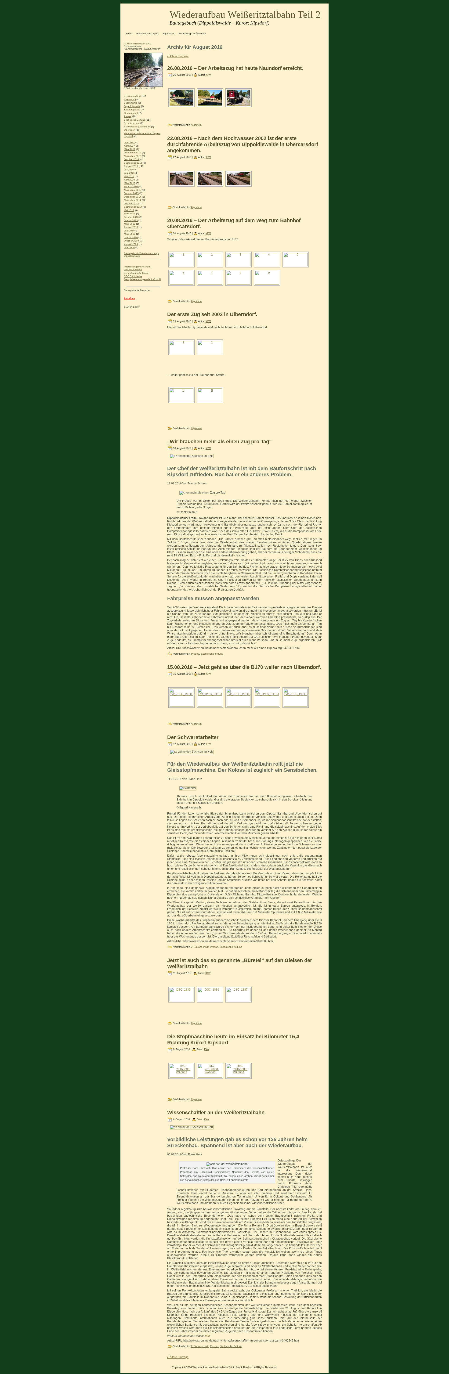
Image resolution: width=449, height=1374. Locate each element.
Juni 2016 (129, 173)
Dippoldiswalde (132, 106)
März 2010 (129, 234)
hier (207, 1336)
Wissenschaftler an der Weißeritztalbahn (215, 1112)
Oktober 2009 (131, 240)
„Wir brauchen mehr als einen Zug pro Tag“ (219, 441)
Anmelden (129, 298)
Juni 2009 (129, 247)
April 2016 (129, 179)
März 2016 (129, 183)
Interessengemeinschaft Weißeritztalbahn (137, 268)
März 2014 (129, 213)
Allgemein (129, 99)
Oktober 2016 (131, 159)
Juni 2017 (129, 142)
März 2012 (129, 224)
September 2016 (133, 163)
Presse (127, 116)
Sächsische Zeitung (134, 120)
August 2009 (131, 244)
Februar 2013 (131, 217)
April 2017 (129, 145)
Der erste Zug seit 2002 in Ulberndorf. (212, 314)
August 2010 (131, 227)
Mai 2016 (129, 176)
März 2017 (129, 149)
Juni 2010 (129, 230)
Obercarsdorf (131, 113)
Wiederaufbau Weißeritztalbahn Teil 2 (245, 14)
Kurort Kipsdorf (132, 109)
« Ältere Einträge (177, 56)
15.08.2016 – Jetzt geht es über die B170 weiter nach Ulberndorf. (244, 667)
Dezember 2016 (132, 152)
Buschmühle (130, 102)
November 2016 (132, 156)
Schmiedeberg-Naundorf (137, 126)
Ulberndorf (129, 130)
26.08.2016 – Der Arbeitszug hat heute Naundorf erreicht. (235, 68)
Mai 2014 (129, 210)
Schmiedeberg (132, 123)
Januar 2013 (131, 220)
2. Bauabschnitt (132, 96)
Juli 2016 (129, 169)
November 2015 (132, 190)
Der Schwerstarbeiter (193, 737)
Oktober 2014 (131, 203)
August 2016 (131, 166)
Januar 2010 (131, 237)
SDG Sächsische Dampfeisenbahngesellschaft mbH (142, 278)
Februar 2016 (131, 186)
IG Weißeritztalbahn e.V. (137, 43)
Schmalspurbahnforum (136, 273)
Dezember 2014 (132, 196)
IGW (208, 74)
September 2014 (133, 207)
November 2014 (132, 200)
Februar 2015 (131, 193)
